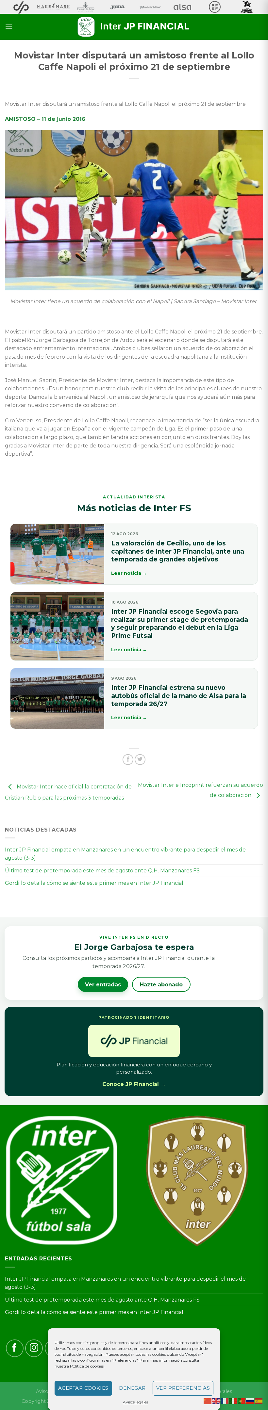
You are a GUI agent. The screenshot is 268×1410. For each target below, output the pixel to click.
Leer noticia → (129, 573)
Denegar (132, 1388)
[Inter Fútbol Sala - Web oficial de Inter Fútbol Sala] (134, 27)
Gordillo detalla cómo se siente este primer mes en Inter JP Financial (94, 883)
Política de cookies (87, 1366)
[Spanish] (259, 1401)
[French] (225, 1401)
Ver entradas (103, 984)
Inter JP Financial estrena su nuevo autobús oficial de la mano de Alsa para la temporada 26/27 (178, 695)
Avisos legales (135, 1402)
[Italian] (233, 1401)
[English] (216, 1401)
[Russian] (250, 1401)
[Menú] (9, 27)
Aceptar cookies (83, 1388)
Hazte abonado (161, 984)
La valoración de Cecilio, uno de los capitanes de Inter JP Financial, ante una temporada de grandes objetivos (177, 551)
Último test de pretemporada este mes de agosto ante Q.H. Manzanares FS (102, 870)
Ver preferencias (183, 1388)
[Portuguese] (242, 1401)
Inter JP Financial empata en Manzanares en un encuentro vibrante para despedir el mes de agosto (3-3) (125, 854)
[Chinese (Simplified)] (208, 1401)
